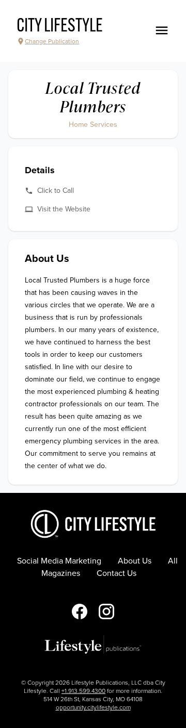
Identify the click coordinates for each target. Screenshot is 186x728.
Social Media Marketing (59, 561)
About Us (134, 561)
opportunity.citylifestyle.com (93, 707)
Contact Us (116, 573)
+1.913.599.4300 (83, 690)
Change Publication (52, 41)
